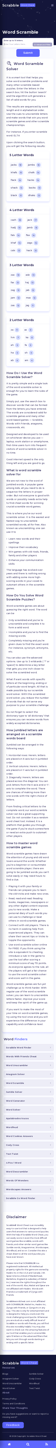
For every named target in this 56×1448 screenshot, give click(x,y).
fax (15, 282)
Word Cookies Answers (19, 1136)
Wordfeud (12, 1127)
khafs (16, 172)
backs (34, 187)
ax (27, 329)
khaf (16, 242)
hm (15, 337)
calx (15, 250)
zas (15, 305)
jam (15, 297)
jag (29, 305)
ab (14, 360)
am (29, 360)
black (16, 195)
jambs (33, 164)
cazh (16, 220)
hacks (33, 180)
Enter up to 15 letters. (13, 41)
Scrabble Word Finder (18, 1047)
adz (30, 274)
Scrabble (18, 5)
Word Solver (13, 1109)
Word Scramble (15, 1083)
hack (31, 250)
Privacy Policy (9, 1399)
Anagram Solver (15, 1074)
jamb (32, 227)
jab (30, 290)
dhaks (34, 195)
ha (14, 352)
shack (16, 187)
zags (32, 242)
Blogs (5, 1374)
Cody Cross (12, 1145)
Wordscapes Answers (18, 1189)
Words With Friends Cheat (21, 1056)
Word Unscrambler (17, 1065)
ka (29, 337)
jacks (16, 164)
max (30, 297)
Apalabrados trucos (17, 1118)
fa (28, 345)
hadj (15, 227)
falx (15, 235)
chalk (33, 172)
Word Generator (15, 1101)
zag (15, 290)
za (14, 329)
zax (15, 274)
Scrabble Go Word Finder (20, 1198)
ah (14, 345)
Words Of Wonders (17, 1180)
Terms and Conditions (13, 1403)
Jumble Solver (14, 1092)
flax (30, 235)
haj (29, 282)
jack (32, 220)
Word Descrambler (17, 1171)
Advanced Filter (43, 44)
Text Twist (12, 1154)
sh (28, 352)
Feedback (13, 1425)
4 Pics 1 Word (13, 1162)
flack (16, 180)
